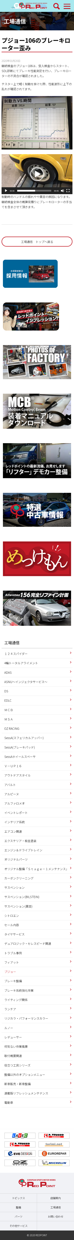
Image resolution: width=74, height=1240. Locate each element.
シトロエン (11, 915)
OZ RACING (11, 728)
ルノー (8, 1028)
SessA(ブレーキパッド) (19, 747)
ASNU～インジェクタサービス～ (25, 682)
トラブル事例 (13, 953)
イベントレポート (16, 812)
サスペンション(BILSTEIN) (21, 897)
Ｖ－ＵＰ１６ (13, 766)
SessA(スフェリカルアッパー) (24, 738)
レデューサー (13, 1037)
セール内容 (11, 925)
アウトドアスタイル (17, 775)
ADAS (8, 672)
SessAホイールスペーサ (20, 756)
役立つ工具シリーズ (17, 1065)
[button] (37, 174)
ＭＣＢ (8, 710)
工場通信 (15, 21)
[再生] (6, 190)
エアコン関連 (13, 831)
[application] (37, 174)
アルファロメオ (14, 803)
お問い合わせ (55, 1216)
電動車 (8, 1102)
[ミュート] (62, 190)
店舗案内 (55, 1198)
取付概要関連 (13, 1056)
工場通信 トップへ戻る (37, 242)
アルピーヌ (11, 794)
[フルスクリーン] (68, 190)
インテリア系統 (14, 822)
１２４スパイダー (16, 653)
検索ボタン (56, 6)
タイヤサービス (14, 934)
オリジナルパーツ (16, 859)
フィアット (11, 962)
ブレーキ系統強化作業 (19, 990)
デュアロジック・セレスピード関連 (27, 943)
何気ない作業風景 (16, 1046)
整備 (18, 1207)
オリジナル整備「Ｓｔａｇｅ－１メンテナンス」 (36, 869)
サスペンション (14, 887)
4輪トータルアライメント (21, 663)
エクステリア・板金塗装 (20, 841)
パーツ (18, 1216)
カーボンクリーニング (19, 878)
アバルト (10, 785)
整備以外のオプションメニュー (24, 1074)
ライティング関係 (16, 1000)
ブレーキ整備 (13, 981)
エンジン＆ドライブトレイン (23, 850)
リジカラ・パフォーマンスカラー (26, 1018)
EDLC (8, 700)
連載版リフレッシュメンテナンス (26, 1093)
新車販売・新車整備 (17, 1084)
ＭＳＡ (8, 719)
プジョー (10, 971)
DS (6, 691)
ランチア (10, 1009)
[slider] (34, 191)
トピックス (18, 1198)
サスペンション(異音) (18, 906)
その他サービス (18, 1226)
